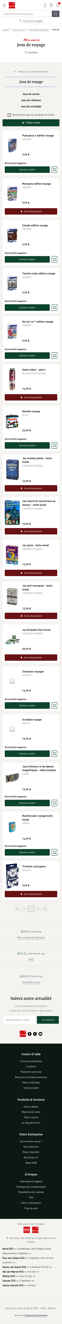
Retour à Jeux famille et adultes (33, 71)
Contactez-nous (31, 982)
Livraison (31, 1066)
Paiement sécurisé (31, 1071)
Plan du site (31, 1208)
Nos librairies (31, 1146)
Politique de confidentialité (31, 1186)
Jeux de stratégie (31, 106)
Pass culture (31, 1117)
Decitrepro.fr (31, 1157)
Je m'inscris (48, 1019)
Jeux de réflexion (31, 100)
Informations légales (31, 1181)
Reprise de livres (31, 1111)
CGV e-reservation (31, 1202)
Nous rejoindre (31, 1151)
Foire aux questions (31, 1061)
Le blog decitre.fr (31, 1122)
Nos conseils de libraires (31, 937)
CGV (31, 1197)
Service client (31, 1087)
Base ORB (31, 1162)
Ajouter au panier (27, 169)
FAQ (31, 959)
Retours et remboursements (31, 1077)
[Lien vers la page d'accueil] (12, 5)
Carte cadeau (31, 1106)
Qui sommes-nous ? (31, 1141)
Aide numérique (31, 1082)
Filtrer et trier (33, 122)
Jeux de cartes (31, 93)
